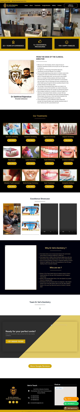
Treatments (37, 5)
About (31, 5)
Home (26, 5)
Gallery (54, 5)
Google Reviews (46, 5)
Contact (59, 5)
